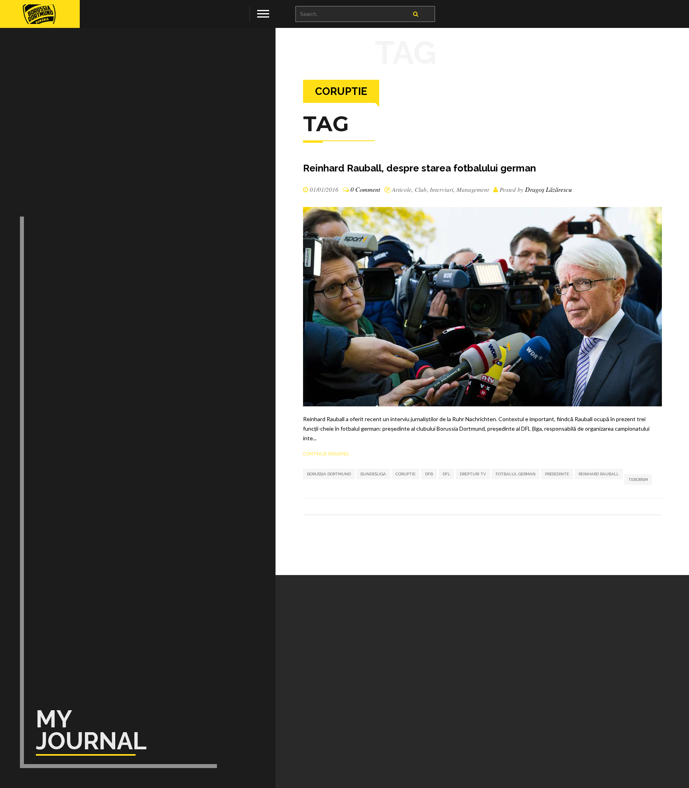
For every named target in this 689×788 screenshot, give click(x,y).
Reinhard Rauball (599, 474)
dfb (429, 474)
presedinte (557, 474)
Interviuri (441, 189)
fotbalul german (515, 474)
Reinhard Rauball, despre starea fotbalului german (419, 168)
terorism (638, 479)
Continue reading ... (328, 454)
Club (421, 189)
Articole (401, 189)
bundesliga (373, 474)
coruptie (405, 474)
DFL (446, 474)
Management (473, 189)
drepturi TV (473, 474)
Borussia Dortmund (329, 474)
